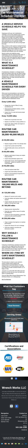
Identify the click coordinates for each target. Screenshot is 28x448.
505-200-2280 (16, 270)
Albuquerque (7, 318)
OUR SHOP (4, 416)
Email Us (24, 429)
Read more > (14, 298)
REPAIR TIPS (16, 9)
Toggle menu (3, 2)
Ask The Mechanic (6, 279)
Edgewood (14, 319)
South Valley (20, 318)
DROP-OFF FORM (6, 418)
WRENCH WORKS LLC (6, 9)
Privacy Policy (21, 438)
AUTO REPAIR (5, 420)
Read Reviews (14, 306)
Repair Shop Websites (17, 437)
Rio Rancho (14, 318)
